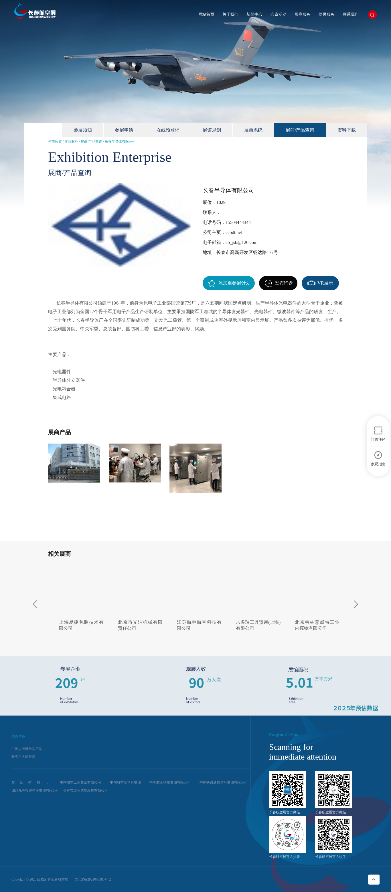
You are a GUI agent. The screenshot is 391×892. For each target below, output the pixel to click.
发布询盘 (284, 283)
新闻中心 (254, 14)
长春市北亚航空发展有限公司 (85, 790)
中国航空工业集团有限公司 (80, 782)
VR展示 (325, 283)
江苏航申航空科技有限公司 (195, 625)
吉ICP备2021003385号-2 (93, 879)
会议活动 (278, 14)
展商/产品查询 (300, 130)
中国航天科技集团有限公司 (170, 782)
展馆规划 (212, 130)
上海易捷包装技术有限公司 (78, 625)
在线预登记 (168, 130)
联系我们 (351, 14)
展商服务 (303, 14)
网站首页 (206, 14)
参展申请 (124, 130)
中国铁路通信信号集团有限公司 (224, 782)
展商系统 (253, 130)
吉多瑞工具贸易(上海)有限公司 (254, 625)
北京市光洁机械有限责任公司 (136, 625)
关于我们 (230, 14)
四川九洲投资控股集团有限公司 (35, 790)
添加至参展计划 (234, 283)
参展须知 (83, 130)
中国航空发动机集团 (125, 782)
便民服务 (327, 14)
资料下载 (346, 130)
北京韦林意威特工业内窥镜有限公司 (313, 625)
